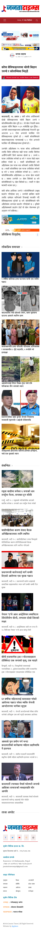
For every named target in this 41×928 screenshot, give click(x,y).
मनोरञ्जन (30, 891)
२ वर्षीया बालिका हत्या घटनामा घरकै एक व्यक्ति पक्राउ (20, 280)
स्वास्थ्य (5, 887)
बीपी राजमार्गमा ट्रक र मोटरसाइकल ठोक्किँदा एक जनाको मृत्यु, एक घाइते (19, 659)
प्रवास (29, 887)
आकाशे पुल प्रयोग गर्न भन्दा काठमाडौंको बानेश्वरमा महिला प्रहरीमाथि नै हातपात (20, 745)
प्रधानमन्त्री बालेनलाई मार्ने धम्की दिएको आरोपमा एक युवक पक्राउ (17, 574)
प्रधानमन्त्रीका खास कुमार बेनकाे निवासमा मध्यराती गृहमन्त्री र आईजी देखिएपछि (18, 418)
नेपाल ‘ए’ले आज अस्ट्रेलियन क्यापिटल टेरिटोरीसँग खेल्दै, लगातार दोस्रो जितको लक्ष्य (20, 618)
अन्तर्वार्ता (31, 880)
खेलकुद (18, 891)
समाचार (5, 884)
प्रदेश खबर (31, 884)
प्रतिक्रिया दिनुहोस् (11, 234)
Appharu (15, 926)
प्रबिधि (17, 884)
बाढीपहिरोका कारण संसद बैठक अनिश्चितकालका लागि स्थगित (17, 532)
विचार (17, 880)
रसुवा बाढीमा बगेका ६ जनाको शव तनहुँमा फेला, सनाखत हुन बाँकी (18, 493)
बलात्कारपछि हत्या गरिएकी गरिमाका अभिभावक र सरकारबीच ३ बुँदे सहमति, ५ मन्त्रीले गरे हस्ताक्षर (20, 350)
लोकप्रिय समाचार (11, 247)
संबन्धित (6, 466)
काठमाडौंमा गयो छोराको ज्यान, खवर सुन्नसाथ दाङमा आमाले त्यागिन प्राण (19, 314)
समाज (5, 891)
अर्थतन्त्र (18, 887)
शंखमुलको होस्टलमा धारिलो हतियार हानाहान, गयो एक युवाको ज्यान (19, 452)
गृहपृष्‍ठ (5, 880)
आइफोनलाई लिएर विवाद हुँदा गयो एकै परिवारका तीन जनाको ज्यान (17, 384)
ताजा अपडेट (8, 812)
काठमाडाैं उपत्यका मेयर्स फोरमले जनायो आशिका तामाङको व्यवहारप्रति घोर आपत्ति (20, 788)
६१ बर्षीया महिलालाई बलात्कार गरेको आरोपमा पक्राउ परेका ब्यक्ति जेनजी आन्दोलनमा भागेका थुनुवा (19, 703)
